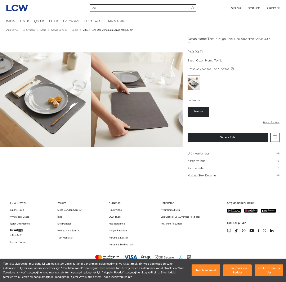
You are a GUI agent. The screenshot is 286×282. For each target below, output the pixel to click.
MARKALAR (116, 21)
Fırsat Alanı (93, 21)
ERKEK (24, 21)
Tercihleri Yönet (206, 270)
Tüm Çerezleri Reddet (237, 270)
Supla (75, 30)
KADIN (10, 21)
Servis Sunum (59, 30)
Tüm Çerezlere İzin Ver (268, 270)
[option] (194, 83)
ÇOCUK (39, 21)
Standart (198, 111)
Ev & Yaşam (29, 30)
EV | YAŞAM (71, 21)
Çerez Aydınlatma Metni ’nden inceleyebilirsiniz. (101, 277)
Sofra (43, 30)
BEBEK (53, 21)
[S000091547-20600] (232, 69)
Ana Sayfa (12, 30)
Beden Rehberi (271, 122)
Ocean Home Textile (202, 39)
